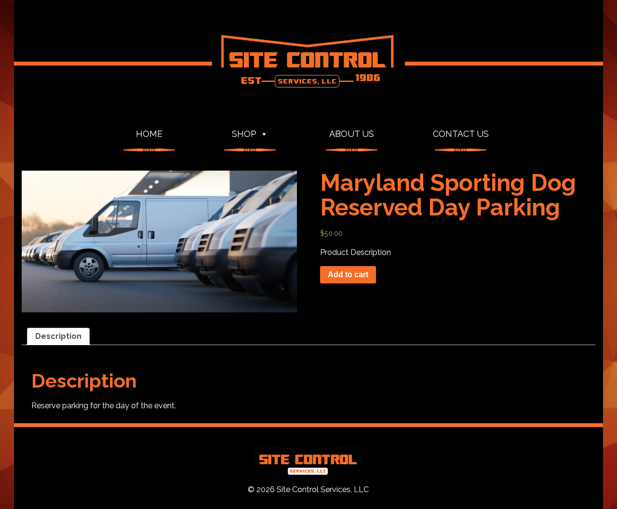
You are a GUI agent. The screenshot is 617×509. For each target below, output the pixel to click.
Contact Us (461, 134)
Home (149, 134)
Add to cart (348, 274)
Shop (244, 134)
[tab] (58, 336)
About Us (351, 134)
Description (58, 336)
